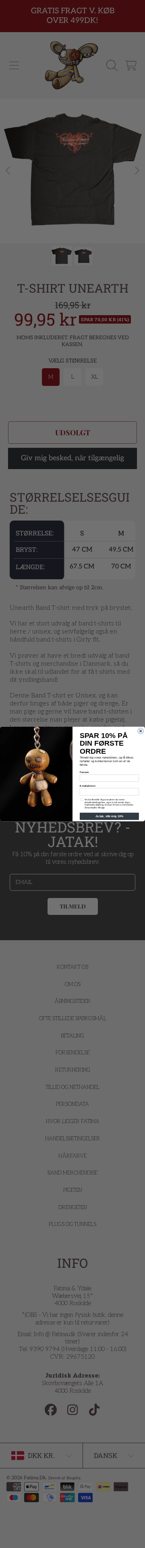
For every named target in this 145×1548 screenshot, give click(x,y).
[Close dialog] (140, 731)
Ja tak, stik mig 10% (109, 816)
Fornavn (84, 772)
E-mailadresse (87, 786)
